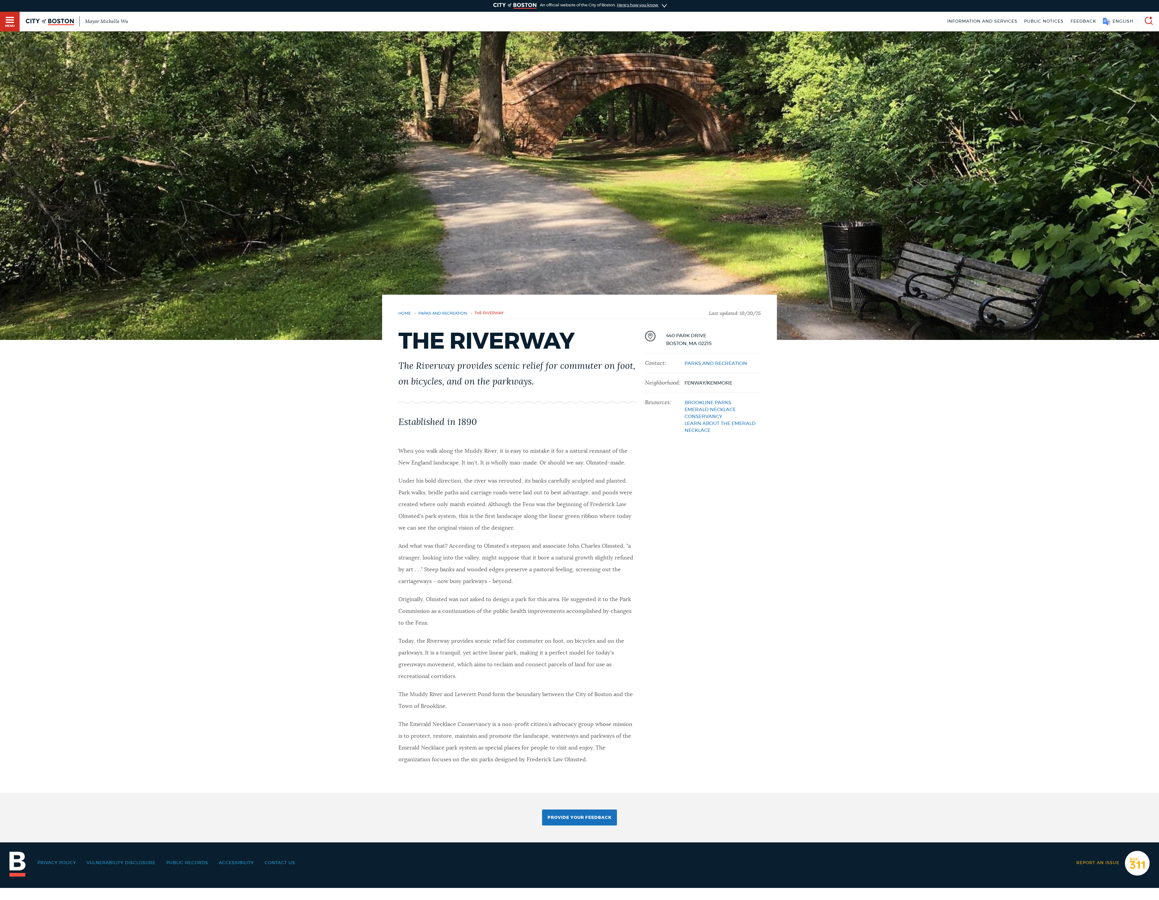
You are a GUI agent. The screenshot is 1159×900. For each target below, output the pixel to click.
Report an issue (1097, 863)
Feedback (1083, 21)
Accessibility (236, 863)
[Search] (1146, 21)
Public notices (1044, 21)
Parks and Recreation (442, 313)
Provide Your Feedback (579, 818)
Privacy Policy (56, 863)
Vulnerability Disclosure (121, 863)
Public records (187, 863)
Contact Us (280, 863)
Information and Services (982, 21)
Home (404, 313)
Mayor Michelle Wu (106, 21)
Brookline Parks (708, 402)
